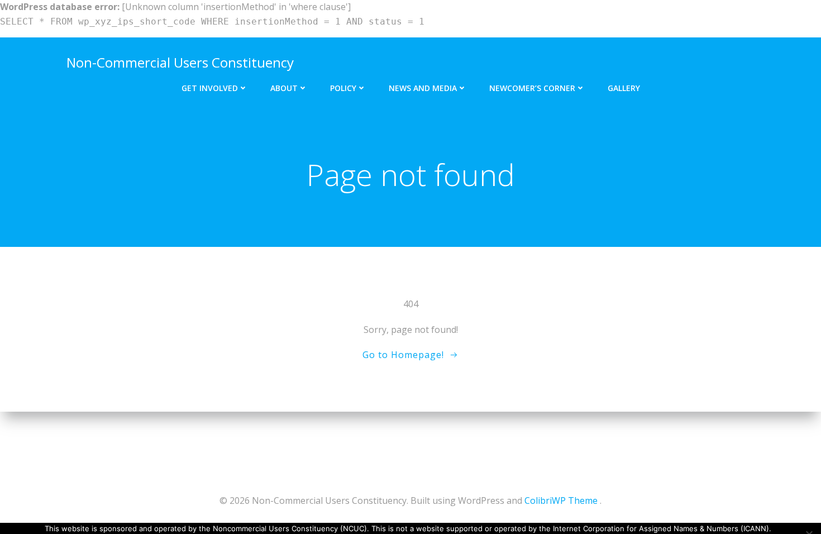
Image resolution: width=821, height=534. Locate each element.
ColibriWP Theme (561, 500)
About (284, 88)
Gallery (624, 88)
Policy (343, 88)
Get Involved (210, 88)
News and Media (423, 88)
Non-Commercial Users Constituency (180, 62)
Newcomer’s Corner (532, 88)
